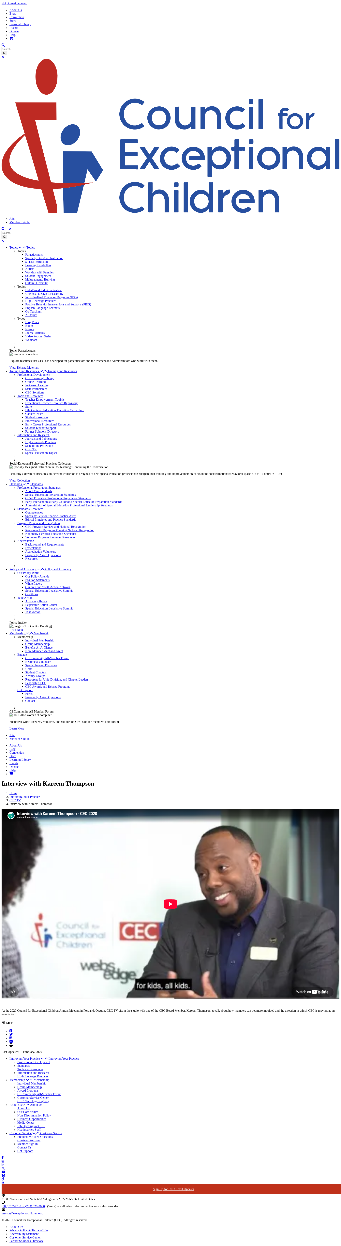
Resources (31, 558)
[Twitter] (11, 1034)
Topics (30, 247)
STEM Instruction (36, 261)
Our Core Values (27, 1112)
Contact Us (24, 1147)
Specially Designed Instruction (44, 258)
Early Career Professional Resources (48, 424)
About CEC (16, 1226)
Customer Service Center (33, 1097)
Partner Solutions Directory (42, 431)
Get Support (25, 690)
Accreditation (25, 541)
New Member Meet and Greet (44, 651)
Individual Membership (39, 640)
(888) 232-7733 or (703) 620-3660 (23, 1206)
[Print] (11, 1045)
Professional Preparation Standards (39, 487)
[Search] (4, 53)
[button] (17, 247)
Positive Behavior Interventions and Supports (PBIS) (58, 304)
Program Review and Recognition (38, 523)
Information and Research (33, 435)
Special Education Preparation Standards (50, 494)
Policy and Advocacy (58, 569)
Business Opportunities (31, 1119)
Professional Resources (39, 421)
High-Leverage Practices (40, 300)
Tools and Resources (30, 396)
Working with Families (39, 272)
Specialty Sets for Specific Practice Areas (50, 516)
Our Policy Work (28, 573)
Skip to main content (14, 3)
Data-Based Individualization (43, 290)
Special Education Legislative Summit (49, 590)
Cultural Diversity (36, 283)
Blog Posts (32, 322)
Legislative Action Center (41, 605)
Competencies (34, 512)
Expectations (33, 548)
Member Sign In (27, 1144)
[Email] (11, 1041)
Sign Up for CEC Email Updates (173, 1189)
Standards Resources (30, 509)
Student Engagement (38, 276)
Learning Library (20, 24)
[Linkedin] (10, 1038)
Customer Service (51, 1133)
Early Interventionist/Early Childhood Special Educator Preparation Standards (73, 501)
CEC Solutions (34, 392)
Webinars (31, 340)
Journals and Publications (41, 438)
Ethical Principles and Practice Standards (50, 519)
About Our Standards (38, 491)
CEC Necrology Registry (33, 1101)
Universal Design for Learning (44, 293)
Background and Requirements (44, 544)
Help (12, 35)
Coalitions (31, 594)
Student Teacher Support (40, 428)
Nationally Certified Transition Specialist (50, 533)
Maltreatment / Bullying (40, 279)
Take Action (25, 597)
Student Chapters (36, 672)
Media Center (25, 1122)
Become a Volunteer (38, 661)
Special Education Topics (41, 452)
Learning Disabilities (38, 265)
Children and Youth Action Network (47, 587)
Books (29, 325)
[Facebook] (10, 1031)
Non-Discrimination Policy (34, 1115)
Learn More (16, 728)
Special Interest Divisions (41, 665)
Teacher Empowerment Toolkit (44, 399)
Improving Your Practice (24, 796)
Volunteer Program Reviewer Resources (50, 537)
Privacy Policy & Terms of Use (28, 1230)
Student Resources (36, 417)
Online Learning (35, 381)
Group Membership (37, 644)
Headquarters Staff (29, 1129)
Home (13, 793)
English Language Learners (42, 308)
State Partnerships (36, 389)
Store (12, 20)
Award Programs (27, 1090)
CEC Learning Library (39, 378)
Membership (41, 633)
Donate (14, 31)
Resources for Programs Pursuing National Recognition (59, 530)
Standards (36, 484)
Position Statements (37, 580)
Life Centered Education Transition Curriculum (54, 410)
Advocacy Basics (36, 601)
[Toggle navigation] (8, 229)
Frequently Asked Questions (43, 555)
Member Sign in (19, 222)
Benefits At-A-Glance (38, 647)
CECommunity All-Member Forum (47, 658)
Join (12, 218)
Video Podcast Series (38, 336)
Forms (29, 693)
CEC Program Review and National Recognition (55, 526)
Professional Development (33, 374)
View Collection (19, 480)
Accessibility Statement (23, 1234)
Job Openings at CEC (31, 1126)
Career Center (34, 413)
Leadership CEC (35, 683)
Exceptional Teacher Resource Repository (51, 403)
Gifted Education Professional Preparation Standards (58, 498)
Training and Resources (62, 371)
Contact (30, 700)
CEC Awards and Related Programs (47, 686)
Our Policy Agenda (37, 576)
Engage (22, 654)
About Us (15, 10)
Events (13, 27)
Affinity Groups (35, 676)
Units (28, 668)
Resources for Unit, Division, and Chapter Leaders (56, 679)
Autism (29, 268)
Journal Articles (35, 332)
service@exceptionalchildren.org (22, 1213)
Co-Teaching (33, 311)
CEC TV (31, 449)
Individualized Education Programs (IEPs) (51, 297)
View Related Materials (24, 367)
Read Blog (16, 629)
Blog (12, 13)
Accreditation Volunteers (40, 551)
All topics (31, 315)
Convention (16, 17)
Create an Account (28, 1140)
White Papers (33, 583)
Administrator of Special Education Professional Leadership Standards (69, 505)
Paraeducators (34, 254)
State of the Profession (39, 445)
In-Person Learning (37, 385)
